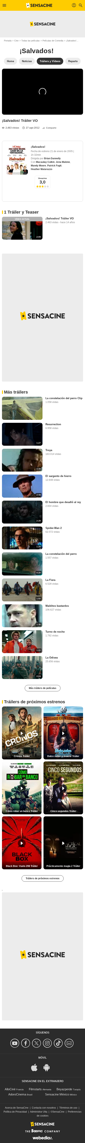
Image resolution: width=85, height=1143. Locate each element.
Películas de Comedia (52, 40)
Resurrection (53, 424)
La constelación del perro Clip (63, 398)
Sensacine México (57, 1094)
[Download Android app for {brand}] (48, 1067)
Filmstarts (35, 1089)
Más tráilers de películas (42, 688)
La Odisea (51, 657)
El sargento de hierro (58, 476)
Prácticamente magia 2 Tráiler (63, 866)
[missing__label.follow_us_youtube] (15, 1043)
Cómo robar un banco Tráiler (22, 811)
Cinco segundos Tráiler (63, 811)
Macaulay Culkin (45, 162)
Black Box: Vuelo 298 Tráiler (22, 866)
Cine (16, 40)
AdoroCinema (17, 1094)
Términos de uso (68, 1107)
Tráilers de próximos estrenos (43, 878)
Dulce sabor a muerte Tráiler (63, 756)
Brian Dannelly (52, 158)
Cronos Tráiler (22, 756)
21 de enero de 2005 (61, 151)
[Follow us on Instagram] (48, 1043)
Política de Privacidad (15, 1111)
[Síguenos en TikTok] (59, 1043)
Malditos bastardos (57, 605)
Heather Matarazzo (41, 169)
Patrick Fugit (54, 165)
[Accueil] (39, 5)
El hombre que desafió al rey (63, 502)
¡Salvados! (71, 40)
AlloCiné (10, 1089)
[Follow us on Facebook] (26, 1043)
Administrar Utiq (38, 1111)
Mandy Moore (38, 165)
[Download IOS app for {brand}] (36, 1067)
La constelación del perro (61, 553)
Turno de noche (55, 631)
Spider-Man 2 (53, 528)
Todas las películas (30, 40)
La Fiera (50, 579)
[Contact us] (70, 1043)
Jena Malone (63, 162)
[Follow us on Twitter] (37, 1043)
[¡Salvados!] (17, 160)
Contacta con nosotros (44, 1107)
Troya (48, 450)
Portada (7, 40)
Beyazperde (64, 1089)
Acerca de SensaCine (16, 1107)
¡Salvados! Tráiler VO (59, 218)
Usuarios (42, 178)
